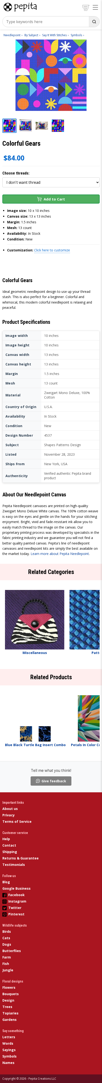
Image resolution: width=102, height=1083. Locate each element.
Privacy (8, 815)
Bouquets (10, 994)
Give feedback (54, 781)
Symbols (9, 1056)
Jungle (7, 970)
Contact (9, 845)
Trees (7, 1006)
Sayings (9, 1050)
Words (7, 1043)
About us (10, 808)
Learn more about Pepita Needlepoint (60, 553)
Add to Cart (54, 199)
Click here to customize (52, 250)
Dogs (6, 944)
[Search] (94, 21)
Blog (6, 882)
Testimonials (13, 864)
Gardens (9, 1019)
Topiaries (10, 1013)
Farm (6, 957)
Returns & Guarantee (20, 858)
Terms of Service (17, 821)
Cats (6, 938)
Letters (8, 1037)
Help (6, 839)
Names (8, 1062)
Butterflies (11, 950)
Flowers (8, 987)
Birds (6, 931)
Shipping (9, 851)
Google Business (16, 888)
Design (8, 1000)
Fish (5, 963)
